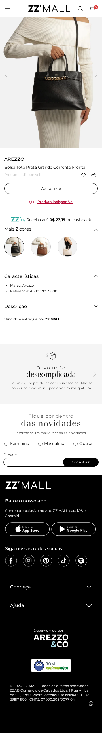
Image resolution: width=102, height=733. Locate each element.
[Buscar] (80, 8)
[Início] (49, 8)
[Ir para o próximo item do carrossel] (96, 75)
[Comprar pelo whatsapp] (91, 703)
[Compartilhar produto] (93, 175)
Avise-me (51, 188)
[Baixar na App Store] (27, 529)
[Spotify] (81, 561)
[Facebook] (11, 561)
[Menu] (7, 8)
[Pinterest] (46, 561)
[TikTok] (64, 561)
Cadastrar (81, 462)
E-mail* (10, 455)
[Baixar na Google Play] (73, 529)
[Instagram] (29, 561)
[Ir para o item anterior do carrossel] (6, 75)
